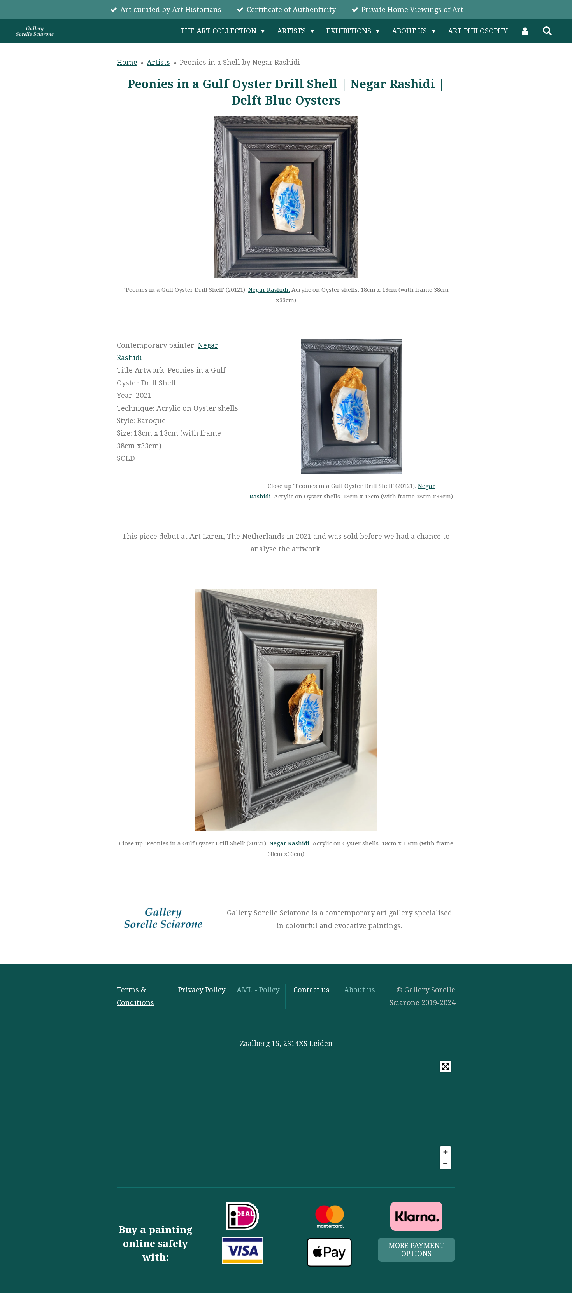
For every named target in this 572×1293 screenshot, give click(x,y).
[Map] (286, 1115)
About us (359, 990)
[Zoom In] (445, 1152)
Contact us (311, 990)
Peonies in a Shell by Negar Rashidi (240, 62)
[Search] (547, 31)
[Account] (525, 31)
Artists (158, 62)
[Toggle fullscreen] (445, 1066)
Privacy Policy (201, 990)
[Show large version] (286, 197)
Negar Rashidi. (269, 289)
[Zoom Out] (445, 1163)
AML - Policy (258, 990)
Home (127, 62)
